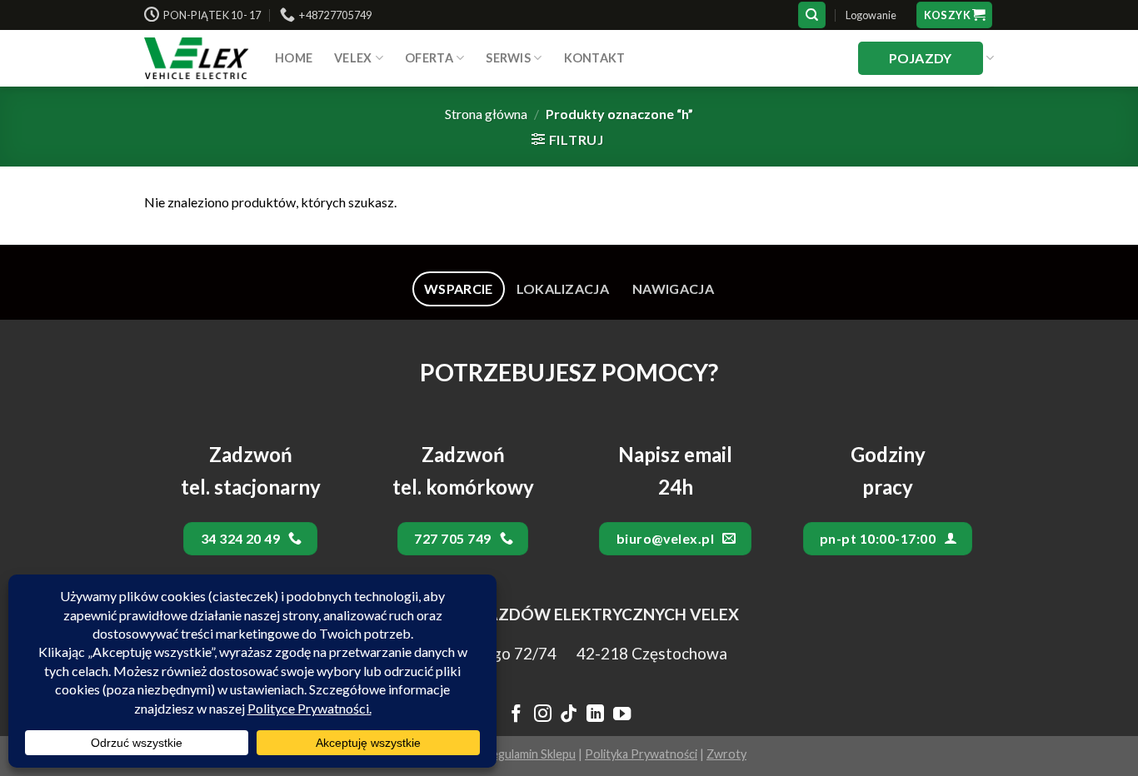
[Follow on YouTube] (622, 715)
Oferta (429, 58)
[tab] (458, 288)
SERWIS (508, 58)
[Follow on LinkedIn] (595, 715)
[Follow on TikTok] (568, 715)
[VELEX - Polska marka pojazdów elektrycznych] (197, 58)
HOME (293, 58)
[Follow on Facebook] (516, 715)
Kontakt (595, 58)
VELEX (353, 58)
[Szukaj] (812, 15)
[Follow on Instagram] (542, 715)
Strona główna (486, 114)
